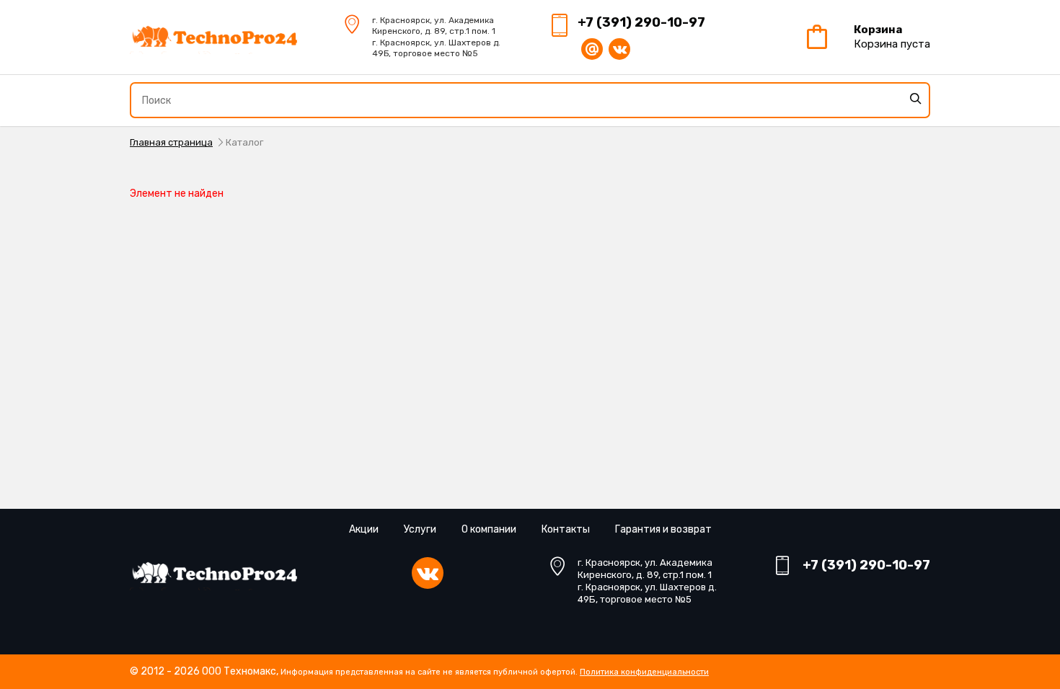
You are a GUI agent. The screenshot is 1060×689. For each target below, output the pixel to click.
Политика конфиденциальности (644, 672)
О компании (488, 529)
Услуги (420, 529)
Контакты (566, 529)
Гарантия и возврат (663, 529)
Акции (364, 529)
